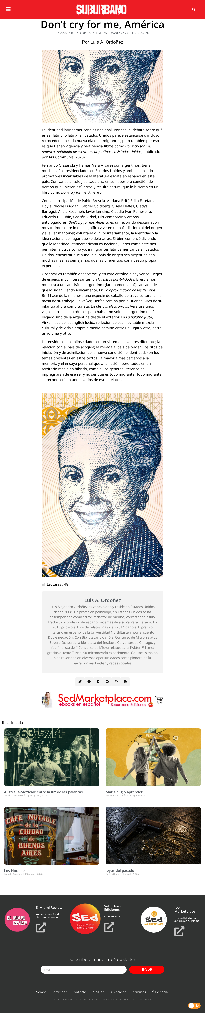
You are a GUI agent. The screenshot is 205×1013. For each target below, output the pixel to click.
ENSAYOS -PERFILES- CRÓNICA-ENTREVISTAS (81, 33)
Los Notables (15, 870)
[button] (194, 9)
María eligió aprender (124, 792)
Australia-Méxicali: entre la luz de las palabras (43, 792)
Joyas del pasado (120, 870)
